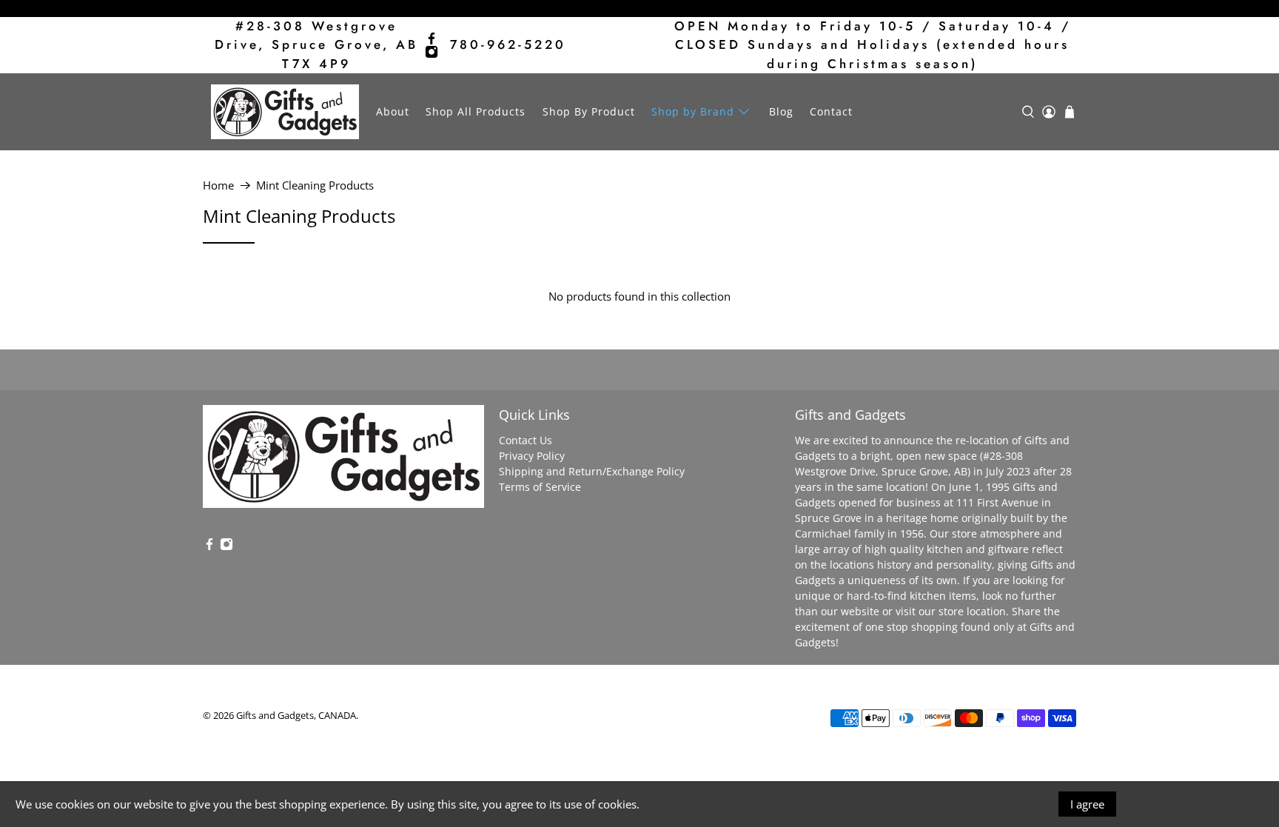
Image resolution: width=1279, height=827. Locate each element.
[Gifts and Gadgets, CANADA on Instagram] (431, 51)
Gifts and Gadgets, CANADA (296, 715)
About (392, 111)
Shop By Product (589, 111)
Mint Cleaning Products (315, 185)
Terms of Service (540, 487)
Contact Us (525, 440)
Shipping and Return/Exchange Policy (592, 471)
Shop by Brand (692, 111)
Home (218, 185)
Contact (831, 111)
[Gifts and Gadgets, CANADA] (285, 111)
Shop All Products (476, 111)
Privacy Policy (532, 456)
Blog (781, 111)
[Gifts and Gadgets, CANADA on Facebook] (431, 38)
